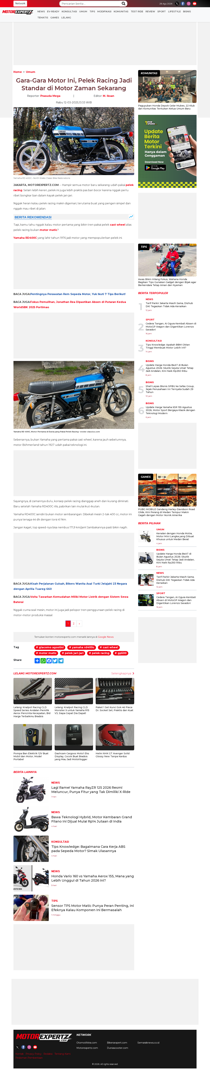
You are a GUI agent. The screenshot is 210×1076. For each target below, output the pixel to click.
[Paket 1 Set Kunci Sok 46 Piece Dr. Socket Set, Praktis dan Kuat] (115, 688)
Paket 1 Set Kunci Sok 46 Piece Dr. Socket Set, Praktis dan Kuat (114, 709)
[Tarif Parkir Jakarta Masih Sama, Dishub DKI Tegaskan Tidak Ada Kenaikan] (146, 580)
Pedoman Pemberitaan (29, 1057)
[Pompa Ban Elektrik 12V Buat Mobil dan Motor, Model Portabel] (32, 734)
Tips (92, 11)
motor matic (48, 230)
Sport (161, 11)
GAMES (54, 17)
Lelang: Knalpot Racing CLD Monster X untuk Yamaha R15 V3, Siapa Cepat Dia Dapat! (72, 710)
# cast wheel (109, 647)
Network (20, 3)
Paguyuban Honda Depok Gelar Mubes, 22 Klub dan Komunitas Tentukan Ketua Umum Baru (166, 107)
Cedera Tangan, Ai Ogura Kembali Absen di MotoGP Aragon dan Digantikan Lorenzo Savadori (171, 326)
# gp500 (120, 653)
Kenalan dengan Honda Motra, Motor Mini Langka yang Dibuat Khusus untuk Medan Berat (175, 536)
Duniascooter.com (117, 1047)
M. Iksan (108, 95)
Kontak (19, 1053)
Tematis (42, 17)
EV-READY (53, 11)
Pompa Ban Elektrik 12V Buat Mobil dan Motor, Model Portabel (30, 756)
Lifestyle (174, 11)
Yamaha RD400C (25, 237)
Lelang (66, 17)
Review (150, 11)
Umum (83, 11)
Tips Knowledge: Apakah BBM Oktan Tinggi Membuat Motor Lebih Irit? (168, 346)
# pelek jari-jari (73, 653)
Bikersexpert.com (117, 1042)
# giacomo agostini (50, 647)
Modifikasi (104, 11)
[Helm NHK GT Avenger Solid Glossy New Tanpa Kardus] (115, 734)
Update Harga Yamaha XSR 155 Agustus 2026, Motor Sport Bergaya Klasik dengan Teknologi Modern (170, 410)
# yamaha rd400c (81, 647)
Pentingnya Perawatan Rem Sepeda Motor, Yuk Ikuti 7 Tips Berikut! (78, 294)
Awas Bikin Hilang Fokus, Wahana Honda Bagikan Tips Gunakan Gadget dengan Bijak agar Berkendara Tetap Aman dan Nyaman (167, 282)
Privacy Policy (34, 1053)
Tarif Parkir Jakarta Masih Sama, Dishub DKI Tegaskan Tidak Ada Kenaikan (169, 305)
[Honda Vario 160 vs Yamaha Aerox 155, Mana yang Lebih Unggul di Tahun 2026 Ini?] (31, 878)
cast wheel (117, 224)
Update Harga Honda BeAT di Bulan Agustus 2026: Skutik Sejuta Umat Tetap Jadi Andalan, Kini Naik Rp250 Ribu (169, 368)
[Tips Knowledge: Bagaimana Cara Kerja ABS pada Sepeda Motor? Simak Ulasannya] (31, 848)
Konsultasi (69, 11)
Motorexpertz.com (87, 1047)
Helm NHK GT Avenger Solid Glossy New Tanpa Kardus (112, 755)
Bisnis (187, 11)
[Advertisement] (105, 42)
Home (17, 72)
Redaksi (47, 1053)
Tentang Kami (62, 1053)
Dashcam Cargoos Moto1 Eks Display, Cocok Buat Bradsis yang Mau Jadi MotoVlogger (72, 756)
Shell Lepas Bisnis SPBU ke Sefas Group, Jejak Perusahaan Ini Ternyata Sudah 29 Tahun (170, 389)
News (41, 11)
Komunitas (121, 11)
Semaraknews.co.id (148, 1042)
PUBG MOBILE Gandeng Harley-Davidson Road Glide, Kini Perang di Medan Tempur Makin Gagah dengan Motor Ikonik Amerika (166, 512)
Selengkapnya (121, 673)
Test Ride (137, 11)
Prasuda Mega (50, 95)
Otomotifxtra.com (86, 1042)
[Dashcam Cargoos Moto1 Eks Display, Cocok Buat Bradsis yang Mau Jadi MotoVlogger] (74, 734)
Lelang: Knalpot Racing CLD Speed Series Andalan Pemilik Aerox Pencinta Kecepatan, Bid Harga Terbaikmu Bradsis (31, 712)
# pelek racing (99, 653)
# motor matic (46, 653)
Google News (106, 636)
